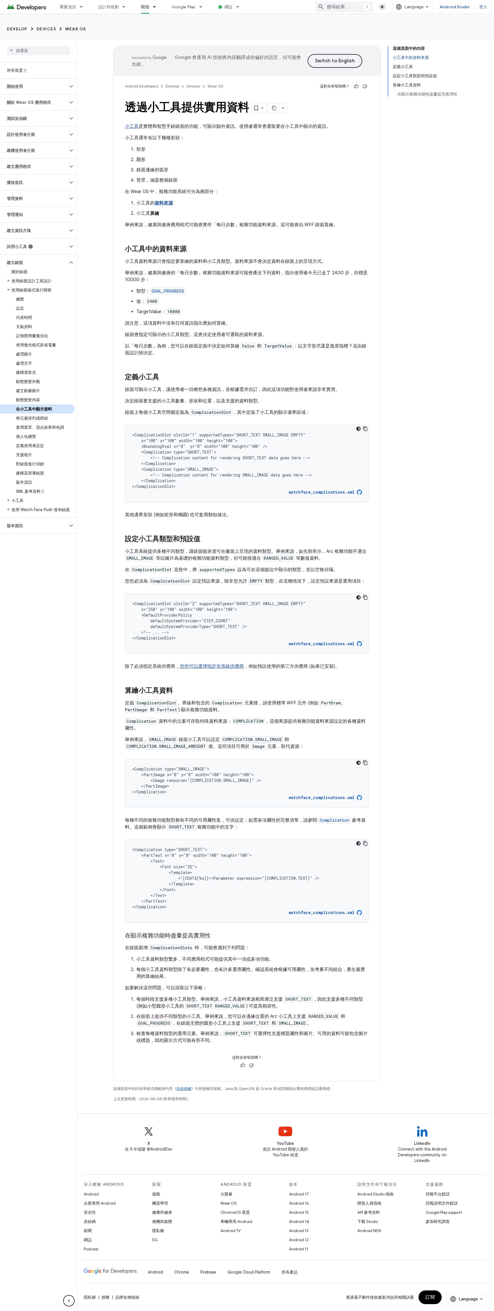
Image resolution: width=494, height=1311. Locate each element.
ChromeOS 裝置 (235, 1212)
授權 (105, 1297)
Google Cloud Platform (249, 1272)
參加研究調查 (438, 1221)
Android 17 (299, 1194)
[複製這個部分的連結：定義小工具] (165, 377)
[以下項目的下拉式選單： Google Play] (203, 7)
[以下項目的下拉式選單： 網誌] (240, 7)
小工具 (132, 126)
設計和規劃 (108, 6)
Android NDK (369, 1230)
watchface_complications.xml (321, 492)
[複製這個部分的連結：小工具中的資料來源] (192, 249)
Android (91, 1194)
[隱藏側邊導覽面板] (69, 1300)
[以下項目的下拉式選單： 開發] (157, 7)
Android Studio (455, 6)
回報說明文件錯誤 (442, 1203)
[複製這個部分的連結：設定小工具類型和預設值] (206, 539)
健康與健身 (162, 1212)
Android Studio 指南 (375, 1194)
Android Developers (141, 86)
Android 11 (298, 1249)
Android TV (230, 1230)
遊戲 (156, 1194)
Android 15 (299, 1212)
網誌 (228, 6)
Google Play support (444, 1212)
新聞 (88, 1230)
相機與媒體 (162, 1221)
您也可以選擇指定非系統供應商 (212, 666)
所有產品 (290, 1272)
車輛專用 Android (236, 1221)
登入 (483, 6)
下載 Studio (367, 1221)
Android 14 (299, 1221)
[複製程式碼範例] (365, 428)
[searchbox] (38, 50)
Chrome (181, 1272)
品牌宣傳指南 (127, 1297)
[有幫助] (356, 86)
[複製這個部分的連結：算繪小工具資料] (178, 691)
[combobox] (344, 7)
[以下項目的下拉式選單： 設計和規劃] (126, 7)
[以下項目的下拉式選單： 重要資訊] (83, 7)
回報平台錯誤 (438, 1194)
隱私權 (158, 1230)
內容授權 (183, 1088)
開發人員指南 (369, 1203)
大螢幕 (226, 1194)
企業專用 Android (99, 1203)
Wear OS (75, 28)
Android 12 (299, 1239)
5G (155, 1239)
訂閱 (430, 1297)
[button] (34, 86)
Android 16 (299, 1203)
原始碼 (90, 1221)
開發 (145, 6)
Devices (46, 28)
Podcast (91, 1249)
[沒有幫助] (364, 86)
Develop (17, 28)
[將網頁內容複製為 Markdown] (274, 108)
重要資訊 (68, 6)
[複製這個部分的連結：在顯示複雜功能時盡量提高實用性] (216, 936)
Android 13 (298, 1230)
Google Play (184, 6)
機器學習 (160, 1203)
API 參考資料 (368, 1212)
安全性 (90, 1212)
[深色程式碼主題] (358, 428)
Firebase (208, 1272)
